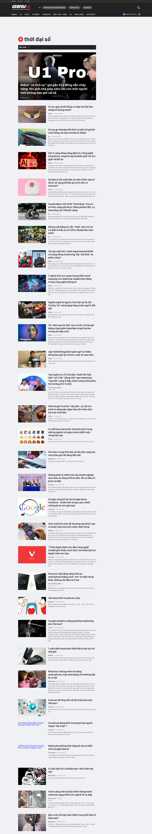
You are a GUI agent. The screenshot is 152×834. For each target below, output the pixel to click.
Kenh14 (20, 1)
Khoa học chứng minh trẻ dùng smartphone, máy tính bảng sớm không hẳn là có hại (71, 674)
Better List (75, 8)
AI (20, 14)
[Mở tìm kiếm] (138, 7)
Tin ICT (26, 14)
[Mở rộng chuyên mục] (139, 14)
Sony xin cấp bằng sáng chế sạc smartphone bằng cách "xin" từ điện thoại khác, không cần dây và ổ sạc (71, 576)
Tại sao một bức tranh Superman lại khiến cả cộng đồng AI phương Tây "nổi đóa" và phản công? (70, 254)
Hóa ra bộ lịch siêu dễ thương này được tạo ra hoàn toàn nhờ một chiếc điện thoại (71, 525)
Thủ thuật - (52, 752)
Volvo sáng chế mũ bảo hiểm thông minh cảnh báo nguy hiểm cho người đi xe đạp (70, 793)
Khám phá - (52, 459)
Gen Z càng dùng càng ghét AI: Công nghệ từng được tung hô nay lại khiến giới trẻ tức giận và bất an (72, 156)
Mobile (14, 14)
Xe (71, 14)
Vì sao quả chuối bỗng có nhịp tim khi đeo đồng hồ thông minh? (70, 108)
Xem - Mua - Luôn (60, 14)
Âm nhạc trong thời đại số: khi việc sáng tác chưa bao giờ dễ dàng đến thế (71, 454)
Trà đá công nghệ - (55, 387)
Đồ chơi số (91, 14)
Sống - (50, 113)
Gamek (13, 1)
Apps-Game (79, 14)
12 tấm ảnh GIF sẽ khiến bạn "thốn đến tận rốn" (70, 770)
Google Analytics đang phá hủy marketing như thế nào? (70, 622)
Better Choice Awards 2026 (55, 8)
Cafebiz (27, 1)
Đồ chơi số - (52, 798)
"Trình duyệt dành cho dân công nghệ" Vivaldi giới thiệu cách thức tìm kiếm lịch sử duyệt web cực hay (72, 550)
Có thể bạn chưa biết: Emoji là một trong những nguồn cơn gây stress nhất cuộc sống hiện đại (70, 432)
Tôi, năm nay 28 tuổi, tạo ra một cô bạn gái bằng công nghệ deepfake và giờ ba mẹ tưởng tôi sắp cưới (71, 328)
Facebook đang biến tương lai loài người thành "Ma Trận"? (70, 725)
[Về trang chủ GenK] (21, 7)
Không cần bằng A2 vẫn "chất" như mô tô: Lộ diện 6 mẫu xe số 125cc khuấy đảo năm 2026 (70, 230)
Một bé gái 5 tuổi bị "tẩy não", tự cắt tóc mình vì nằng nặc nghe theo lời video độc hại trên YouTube (70, 409)
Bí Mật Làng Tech (131, 14)
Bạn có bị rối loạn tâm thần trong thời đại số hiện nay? (72, 816)
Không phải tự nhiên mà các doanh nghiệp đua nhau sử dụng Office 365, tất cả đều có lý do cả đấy (71, 478)
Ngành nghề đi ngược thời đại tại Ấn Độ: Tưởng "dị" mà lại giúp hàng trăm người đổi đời (71, 305)
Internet (36, 14)
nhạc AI (88, 8)
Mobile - (51, 530)
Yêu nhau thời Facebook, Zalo (64, 598)
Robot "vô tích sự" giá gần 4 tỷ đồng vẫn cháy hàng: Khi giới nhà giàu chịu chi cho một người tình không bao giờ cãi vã (53, 89)
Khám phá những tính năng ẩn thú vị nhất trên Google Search (70, 747)
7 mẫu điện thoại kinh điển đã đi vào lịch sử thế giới (71, 650)
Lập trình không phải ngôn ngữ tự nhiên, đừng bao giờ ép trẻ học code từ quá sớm (70, 353)
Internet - (51, 485)
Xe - (49, 136)
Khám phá (46, 14)
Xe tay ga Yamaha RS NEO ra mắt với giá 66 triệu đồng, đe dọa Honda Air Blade (71, 131)
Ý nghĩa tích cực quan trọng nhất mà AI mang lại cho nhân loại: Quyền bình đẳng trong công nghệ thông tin (69, 278)
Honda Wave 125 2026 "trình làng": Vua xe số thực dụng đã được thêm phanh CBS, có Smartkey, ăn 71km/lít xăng (71, 207)
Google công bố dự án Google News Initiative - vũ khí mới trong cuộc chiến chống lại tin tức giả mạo (69, 502)
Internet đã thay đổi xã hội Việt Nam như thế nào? (70, 702)
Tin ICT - (51, 628)
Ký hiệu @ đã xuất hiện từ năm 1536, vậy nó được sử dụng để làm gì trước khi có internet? (71, 182)
